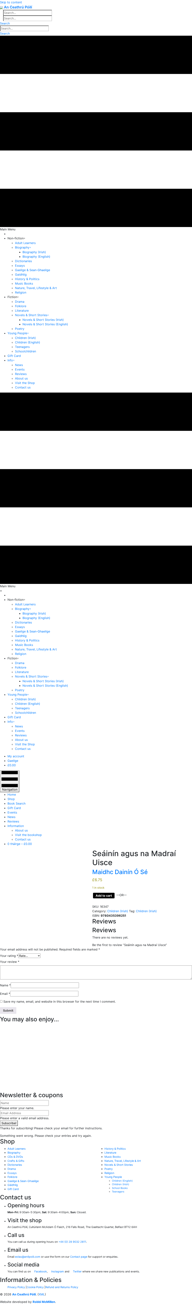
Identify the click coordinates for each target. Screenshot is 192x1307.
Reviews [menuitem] (13, 821)
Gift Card (13, 1189)
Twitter (77, 1271)
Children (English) (122, 1180)
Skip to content (11, 2)
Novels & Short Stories (118, 1164)
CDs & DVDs (15, 1156)
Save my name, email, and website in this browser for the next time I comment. (59, 1001)
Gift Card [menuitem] (14, 808)
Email (5, 994)
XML (42, 1294)
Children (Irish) (117, 911)
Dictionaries (15, 1164)
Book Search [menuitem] (17, 803)
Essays (12, 1173)
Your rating (9, 956)
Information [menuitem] (16, 826)
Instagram (57, 1271)
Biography (14, 1152)
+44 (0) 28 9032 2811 (72, 1241)
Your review (9, 962)
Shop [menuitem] (11, 799)
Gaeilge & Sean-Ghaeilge (23, 1181)
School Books (120, 1187)
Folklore (12, 1176)
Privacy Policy (16, 1287)
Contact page (78, 1256)
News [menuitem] (11, 817)
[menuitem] (16, 756)
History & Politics (115, 1148)
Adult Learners (17, 1148)
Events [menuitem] (12, 812)
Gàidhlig (13, 1184)
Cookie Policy (35, 1287)
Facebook (40, 1271)
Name (5, 985)
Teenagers (118, 1191)
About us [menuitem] (21, 830)
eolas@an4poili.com (27, 1256)
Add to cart (104, 895)
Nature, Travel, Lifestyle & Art (122, 1160)
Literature (110, 1152)
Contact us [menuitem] (23, 839)
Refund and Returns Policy (61, 1287)
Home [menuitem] (12, 794)
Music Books (112, 1156)
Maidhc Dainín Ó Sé (120, 872)
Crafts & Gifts (16, 1160)
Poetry (108, 1168)
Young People (113, 1176)
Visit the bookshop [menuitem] (28, 835)
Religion (109, 1173)
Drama (12, 1168)
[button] (5, 23)
